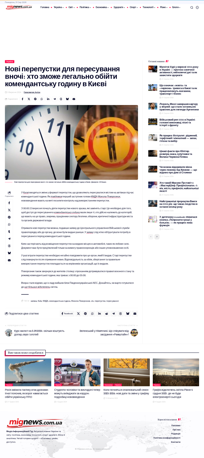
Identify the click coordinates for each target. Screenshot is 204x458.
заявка (34, 301)
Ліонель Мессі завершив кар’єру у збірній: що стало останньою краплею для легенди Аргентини (179, 106)
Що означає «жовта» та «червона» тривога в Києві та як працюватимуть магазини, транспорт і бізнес (178, 89)
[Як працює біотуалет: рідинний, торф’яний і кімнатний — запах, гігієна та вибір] (152, 137)
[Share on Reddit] (106, 314)
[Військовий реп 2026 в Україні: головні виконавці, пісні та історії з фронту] (152, 121)
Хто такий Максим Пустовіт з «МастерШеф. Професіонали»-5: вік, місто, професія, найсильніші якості (179, 187)
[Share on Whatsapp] (42, 99)
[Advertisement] (102, 33)
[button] (191, 7)
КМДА (94, 196)
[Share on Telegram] (54, 99)
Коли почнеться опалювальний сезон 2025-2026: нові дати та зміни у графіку (126, 391)
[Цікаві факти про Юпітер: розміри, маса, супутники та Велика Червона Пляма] (152, 153)
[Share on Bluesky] (67, 99)
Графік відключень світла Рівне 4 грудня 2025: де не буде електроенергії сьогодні (173, 393)
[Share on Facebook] (22, 99)
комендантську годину (67, 212)
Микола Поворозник (109, 196)
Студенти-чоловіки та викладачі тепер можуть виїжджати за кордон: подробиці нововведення (77, 393)
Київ (40, 301)
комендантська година (59, 301)
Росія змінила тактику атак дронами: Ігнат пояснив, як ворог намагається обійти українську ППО (27, 393)
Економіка (108, 385)
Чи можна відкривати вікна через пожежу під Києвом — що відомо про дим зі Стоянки (178, 169)
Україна (9, 61)
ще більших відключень (37, 286)
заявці (89, 232)
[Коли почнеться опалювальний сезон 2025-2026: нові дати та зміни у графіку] (126, 372)
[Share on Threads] (61, 99)
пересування (112, 301)
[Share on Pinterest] (35, 99)
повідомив (56, 196)
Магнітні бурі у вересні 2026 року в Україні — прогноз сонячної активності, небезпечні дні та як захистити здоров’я (178, 71)
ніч (92, 301)
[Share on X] (29, 99)
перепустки (100, 301)
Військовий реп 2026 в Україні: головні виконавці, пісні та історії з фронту (177, 122)
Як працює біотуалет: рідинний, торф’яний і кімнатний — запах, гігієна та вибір (178, 138)
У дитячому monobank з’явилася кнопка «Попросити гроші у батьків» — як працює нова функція (178, 221)
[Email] (74, 99)
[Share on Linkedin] (48, 99)
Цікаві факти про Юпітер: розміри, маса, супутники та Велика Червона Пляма (175, 154)
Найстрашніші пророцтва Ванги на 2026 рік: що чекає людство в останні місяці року (178, 204)
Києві (26, 192)
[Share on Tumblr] (9, 231)
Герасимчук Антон (32, 92)
